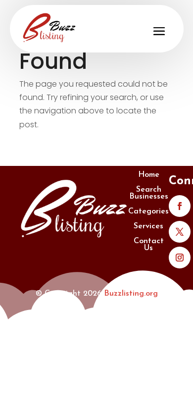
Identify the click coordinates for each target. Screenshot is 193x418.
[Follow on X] (180, 232)
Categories (148, 211)
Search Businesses (148, 193)
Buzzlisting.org (131, 294)
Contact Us (149, 245)
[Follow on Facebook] (180, 206)
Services (148, 226)
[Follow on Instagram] (180, 257)
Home (148, 175)
